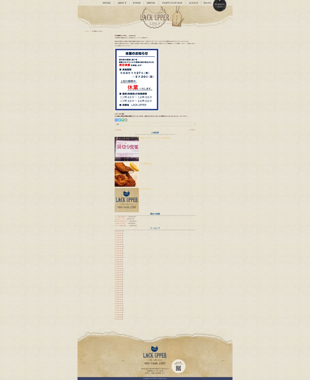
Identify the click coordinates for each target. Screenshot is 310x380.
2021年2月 (118, 264)
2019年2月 (118, 286)
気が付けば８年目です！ (122, 221)
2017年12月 (118, 308)
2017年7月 (118, 319)
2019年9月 (118, 277)
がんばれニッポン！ (120, 219)
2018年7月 (118, 295)
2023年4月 (118, 242)
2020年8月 (118, 271)
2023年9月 (118, 238)
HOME (87, 31)
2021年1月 (118, 266)
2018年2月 (118, 304)
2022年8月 (118, 249)
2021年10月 (118, 257)
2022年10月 (118, 246)
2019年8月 (118, 279)
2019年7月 (118, 282)
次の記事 (191, 130)
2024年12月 (118, 231)
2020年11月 (118, 268)
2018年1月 (118, 306)
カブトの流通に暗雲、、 (122, 225)
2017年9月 (118, 315)
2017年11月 (118, 310)
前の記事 (118, 130)
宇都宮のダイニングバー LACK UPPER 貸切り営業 (155, 138)
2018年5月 (118, 297)
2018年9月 (118, 293)
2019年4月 (118, 284)
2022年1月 (118, 255)
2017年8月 (118, 317)
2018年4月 (118, 299)
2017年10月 (118, 312)
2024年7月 (118, 233)
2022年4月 (118, 253)
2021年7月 (118, 260)
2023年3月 (118, 244)
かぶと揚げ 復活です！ (146, 163)
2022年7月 (118, 251)
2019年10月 (118, 275)
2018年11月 (118, 290)
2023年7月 (118, 240)
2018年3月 (118, 301)
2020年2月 (118, 273)
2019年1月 (118, 288)
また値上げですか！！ (146, 189)
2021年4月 (118, 262)
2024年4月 (118, 235)
